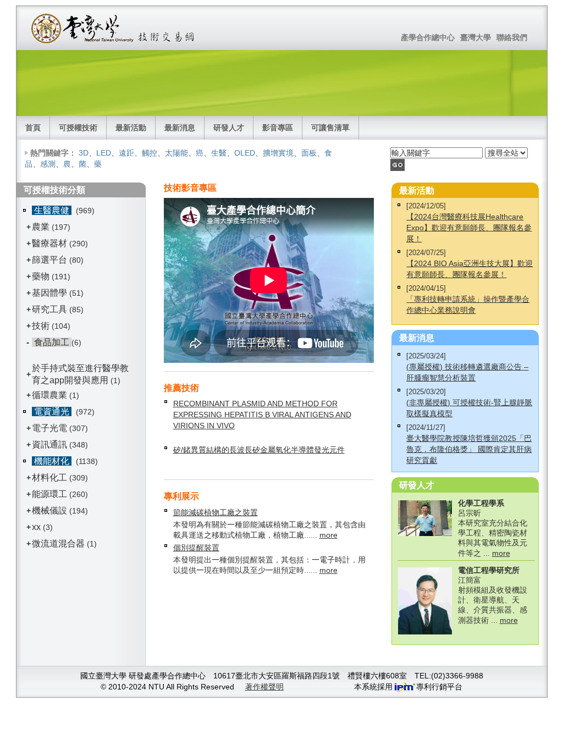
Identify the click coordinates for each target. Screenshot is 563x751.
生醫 (219, 152)
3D (84, 152)
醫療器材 (50, 243)
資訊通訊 (49, 444)
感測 (48, 163)
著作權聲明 (264, 686)
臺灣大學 (475, 37)
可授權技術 (78, 127)
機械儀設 (49, 510)
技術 (40, 325)
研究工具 (49, 309)
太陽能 (176, 152)
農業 (40, 226)
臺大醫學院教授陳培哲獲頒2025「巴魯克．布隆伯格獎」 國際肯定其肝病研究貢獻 (469, 449)
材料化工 (49, 477)
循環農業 (49, 395)
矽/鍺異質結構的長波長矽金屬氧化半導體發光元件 (259, 449)
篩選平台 (49, 259)
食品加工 (51, 342)
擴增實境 (278, 152)
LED (103, 152)
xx (36, 527)
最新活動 (130, 127)
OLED (244, 152)
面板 (309, 152)
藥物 (40, 276)
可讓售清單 (330, 127)
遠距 (126, 152)
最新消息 (179, 127)
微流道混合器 (58, 543)
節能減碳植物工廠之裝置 (215, 512)
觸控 (149, 152)
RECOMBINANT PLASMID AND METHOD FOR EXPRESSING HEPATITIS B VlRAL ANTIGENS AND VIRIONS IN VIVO (262, 414)
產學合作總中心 (428, 37)
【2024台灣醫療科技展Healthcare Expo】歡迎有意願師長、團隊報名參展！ (469, 227)
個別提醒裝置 (196, 547)
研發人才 (228, 127)
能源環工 (49, 494)
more (328, 535)
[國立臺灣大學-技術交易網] (113, 28)
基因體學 (49, 292)
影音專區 (277, 127)
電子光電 (49, 428)
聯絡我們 (511, 37)
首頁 (33, 127)
